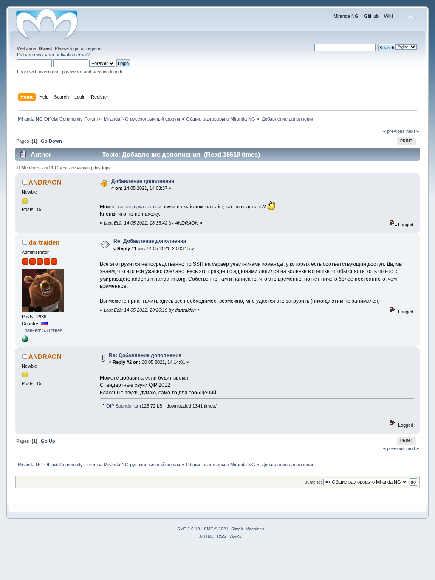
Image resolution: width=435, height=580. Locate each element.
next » (412, 131)
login (74, 48)
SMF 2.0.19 (188, 529)
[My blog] (25, 340)
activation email (71, 54)
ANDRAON (45, 182)
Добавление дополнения (142, 181)
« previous (394, 131)
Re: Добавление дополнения (149, 241)
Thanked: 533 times (42, 330)
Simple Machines (247, 529)
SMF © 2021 (216, 529)
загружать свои (143, 207)
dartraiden (44, 242)
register (94, 48)
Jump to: (313, 482)
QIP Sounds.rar (121, 405)
